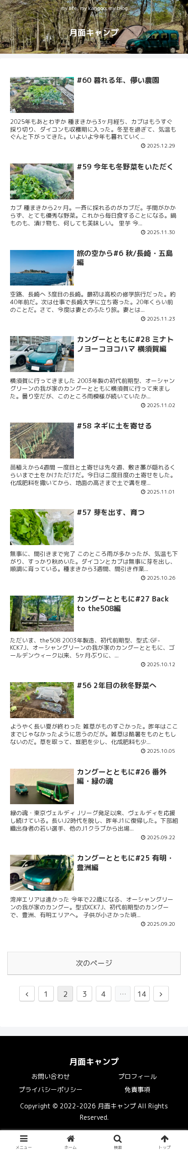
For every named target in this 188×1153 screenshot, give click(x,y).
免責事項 (137, 1089)
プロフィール (137, 1076)
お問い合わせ (50, 1076)
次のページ (94, 963)
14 (141, 994)
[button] (169, 1127)
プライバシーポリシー (51, 1089)
